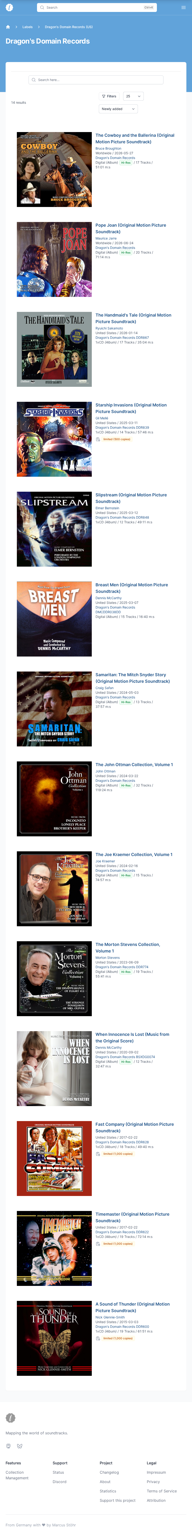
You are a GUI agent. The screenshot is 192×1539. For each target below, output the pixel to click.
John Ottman (105, 771)
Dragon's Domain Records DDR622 (122, 1232)
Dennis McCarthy (109, 598)
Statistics (108, 1491)
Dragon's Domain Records (115, 158)
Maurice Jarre (106, 238)
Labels (27, 27)
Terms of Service (162, 1491)
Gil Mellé (102, 418)
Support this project (118, 1500)
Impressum (156, 1472)
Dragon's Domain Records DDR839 (122, 427)
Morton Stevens (108, 958)
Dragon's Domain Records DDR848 (122, 517)
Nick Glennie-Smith (110, 1317)
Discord (59, 1481)
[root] (8, 27)
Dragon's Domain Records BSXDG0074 (125, 1057)
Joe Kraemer (105, 861)
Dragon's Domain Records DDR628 (122, 1142)
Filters (111, 96)
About (105, 1481)
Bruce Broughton (108, 148)
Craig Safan (105, 688)
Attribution (156, 1500)
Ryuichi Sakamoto (109, 328)
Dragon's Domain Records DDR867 (122, 338)
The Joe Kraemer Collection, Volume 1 (134, 854)
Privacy (153, 1481)
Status (58, 1472)
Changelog (109, 1472)
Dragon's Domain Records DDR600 (122, 1327)
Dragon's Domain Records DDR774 (122, 967)
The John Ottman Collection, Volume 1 (134, 764)
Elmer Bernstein (107, 508)
